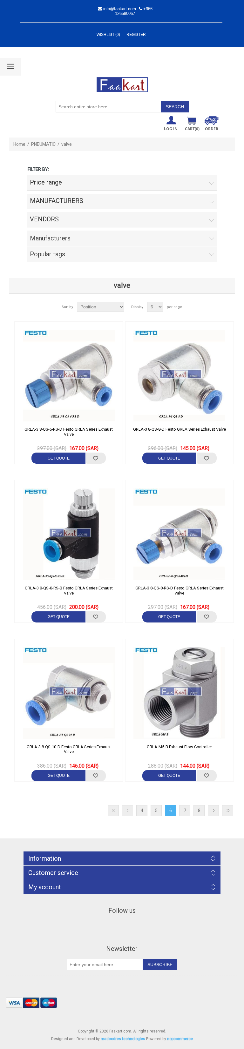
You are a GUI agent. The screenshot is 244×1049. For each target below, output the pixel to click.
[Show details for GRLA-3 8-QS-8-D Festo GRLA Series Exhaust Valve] (179, 376)
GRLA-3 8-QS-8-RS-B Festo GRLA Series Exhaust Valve (69, 590)
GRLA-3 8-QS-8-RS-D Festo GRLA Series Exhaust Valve (179, 590)
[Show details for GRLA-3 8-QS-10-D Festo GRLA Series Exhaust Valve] (69, 693)
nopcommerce (180, 1039)
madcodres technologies (123, 1039)
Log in (171, 128)
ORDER (211, 128)
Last (227, 810)
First (113, 810)
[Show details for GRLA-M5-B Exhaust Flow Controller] (179, 693)
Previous (127, 810)
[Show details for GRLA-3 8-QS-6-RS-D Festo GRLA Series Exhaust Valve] (69, 376)
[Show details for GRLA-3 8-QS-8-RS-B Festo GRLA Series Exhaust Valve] (69, 534)
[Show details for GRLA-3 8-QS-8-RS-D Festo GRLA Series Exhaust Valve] (179, 534)
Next (213, 810)
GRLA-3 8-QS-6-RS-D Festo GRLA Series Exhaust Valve (68, 432)
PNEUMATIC (43, 144)
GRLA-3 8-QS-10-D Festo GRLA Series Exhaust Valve (69, 749)
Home (19, 144)
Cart (192, 128)
